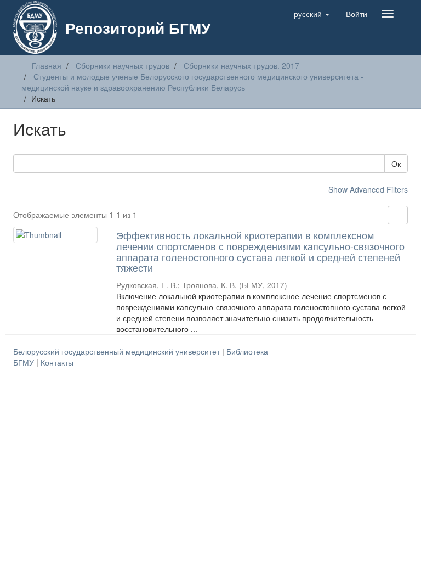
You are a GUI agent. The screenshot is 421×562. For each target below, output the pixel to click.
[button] (312, 13)
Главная (46, 65)
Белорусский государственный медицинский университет (117, 351)
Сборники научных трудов (122, 65)
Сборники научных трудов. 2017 (241, 65)
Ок (396, 163)
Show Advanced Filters (368, 189)
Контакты (57, 362)
